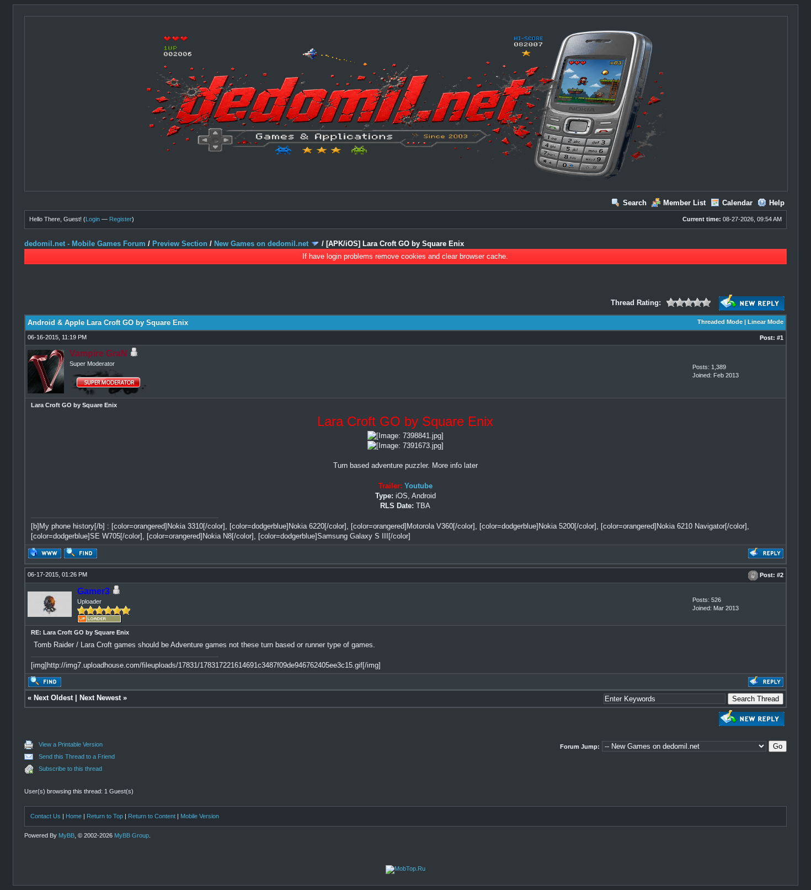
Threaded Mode (720, 321)
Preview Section (179, 243)
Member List (684, 203)
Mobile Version (199, 816)
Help (777, 203)
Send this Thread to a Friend (77, 756)
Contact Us (45, 816)
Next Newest (100, 698)
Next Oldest (53, 698)
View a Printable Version (71, 744)
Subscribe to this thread (70, 768)
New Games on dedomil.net (261, 243)
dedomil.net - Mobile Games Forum (85, 243)
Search (635, 203)
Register (120, 219)
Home (74, 816)
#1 (780, 337)
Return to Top (105, 816)
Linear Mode (765, 321)
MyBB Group (131, 835)
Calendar (737, 203)
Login (93, 219)
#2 (780, 575)
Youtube (418, 486)
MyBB (66, 835)
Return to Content (151, 816)
